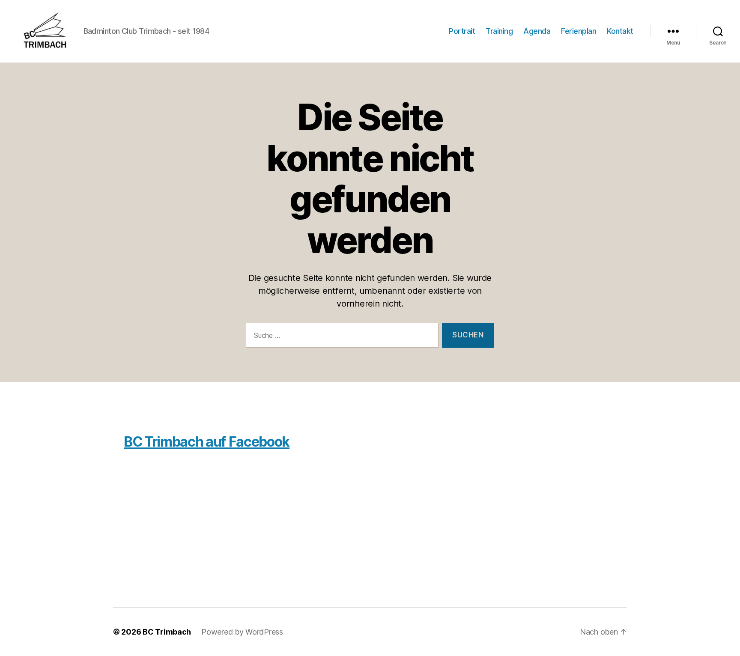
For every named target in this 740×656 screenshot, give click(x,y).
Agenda (536, 31)
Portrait (462, 31)
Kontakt (620, 31)
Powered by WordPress (242, 631)
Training (499, 31)
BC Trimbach (167, 631)
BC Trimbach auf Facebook (206, 441)
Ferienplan (578, 31)
